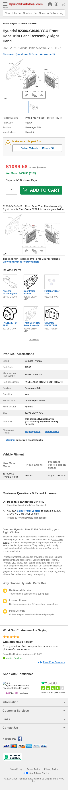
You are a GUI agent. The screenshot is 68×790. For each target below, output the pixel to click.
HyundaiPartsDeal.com (14, 557)
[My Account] (56, 4)
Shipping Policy (32, 431)
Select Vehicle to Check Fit (37, 148)
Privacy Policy (51, 769)
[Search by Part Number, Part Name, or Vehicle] (61, 13)
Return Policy (52, 431)
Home (6, 23)
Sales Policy (16, 769)
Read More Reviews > (54, 662)
